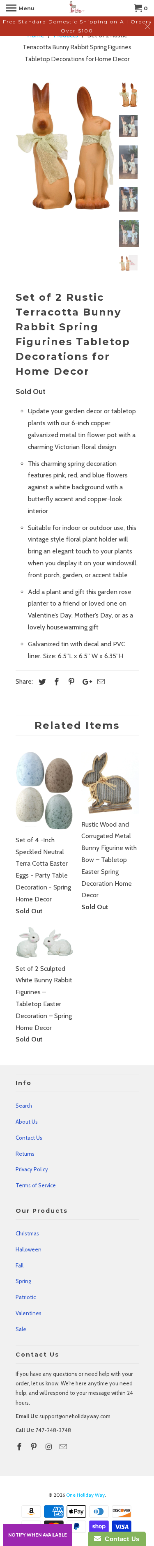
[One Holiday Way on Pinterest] (34, 1447)
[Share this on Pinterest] (70, 682)
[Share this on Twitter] (41, 682)
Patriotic (26, 1297)
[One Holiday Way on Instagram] (49, 1447)
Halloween (28, 1249)
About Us (27, 1121)
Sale (21, 1329)
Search (24, 1105)
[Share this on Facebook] (55, 682)
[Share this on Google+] (85, 682)
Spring (23, 1281)
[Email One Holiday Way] (64, 1447)
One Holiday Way (85, 1495)
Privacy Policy (32, 1169)
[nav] (20, 8)
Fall (19, 1265)
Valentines (28, 1313)
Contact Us (29, 1137)
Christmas (27, 1233)
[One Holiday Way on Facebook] (20, 1447)
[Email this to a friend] (99, 682)
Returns (25, 1153)
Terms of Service (36, 1185)
